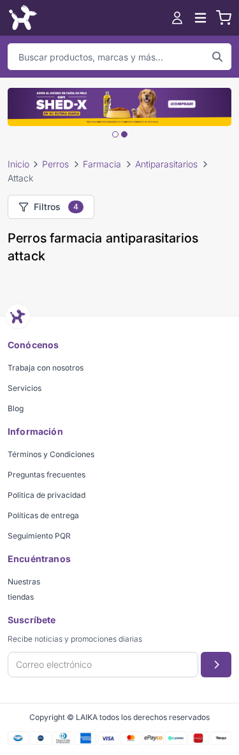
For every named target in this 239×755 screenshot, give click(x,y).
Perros (55, 164)
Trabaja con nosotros (45, 367)
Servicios (24, 388)
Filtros (56, 206)
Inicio (18, 164)
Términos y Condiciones (51, 454)
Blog (16, 408)
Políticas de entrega (43, 515)
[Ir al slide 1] (115, 134)
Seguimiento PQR (39, 535)
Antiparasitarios (166, 164)
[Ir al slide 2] (124, 134)
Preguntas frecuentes (46, 474)
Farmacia (102, 164)
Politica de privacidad (46, 495)
